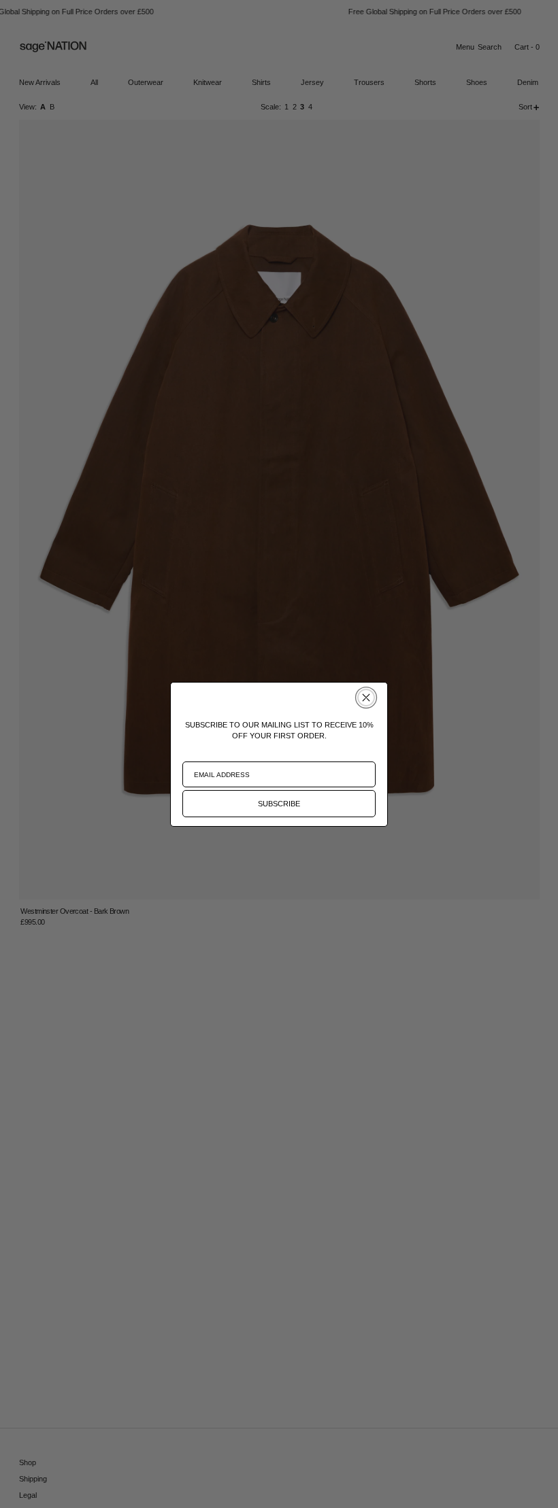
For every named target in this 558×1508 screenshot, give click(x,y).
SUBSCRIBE (279, 804)
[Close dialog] (366, 697)
